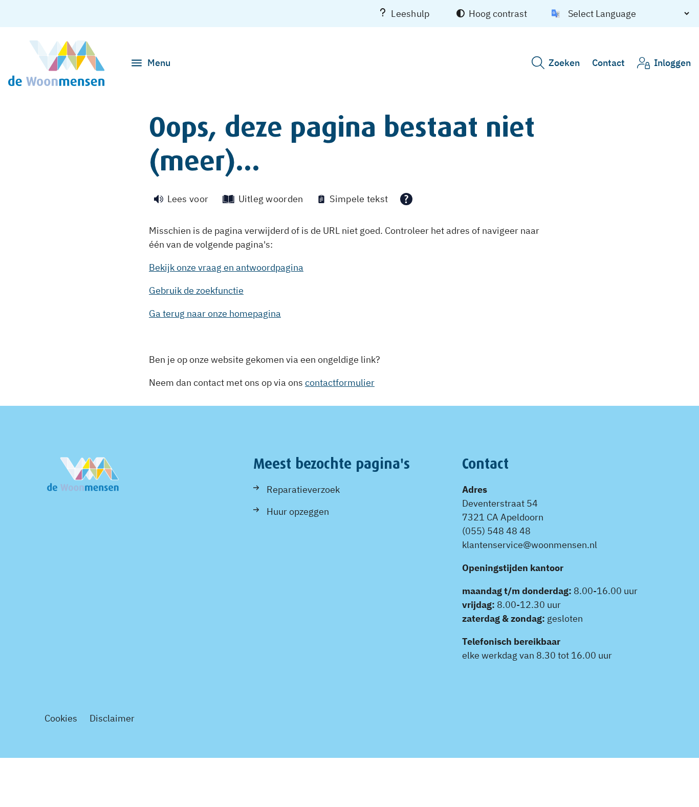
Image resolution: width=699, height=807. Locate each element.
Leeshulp (410, 13)
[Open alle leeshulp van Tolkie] (406, 199)
